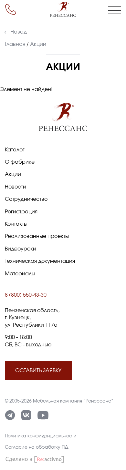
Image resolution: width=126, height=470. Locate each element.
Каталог (15, 149)
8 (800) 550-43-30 (26, 295)
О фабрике (20, 162)
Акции (13, 174)
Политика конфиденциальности (41, 436)
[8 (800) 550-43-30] (10, 9)
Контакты (16, 224)
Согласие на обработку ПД (36, 447)
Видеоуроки (20, 248)
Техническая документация (40, 261)
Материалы (20, 273)
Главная (15, 44)
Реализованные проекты (37, 236)
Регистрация (21, 211)
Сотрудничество (26, 199)
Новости (15, 186)
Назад (18, 32)
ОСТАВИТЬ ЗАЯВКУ (38, 370)
